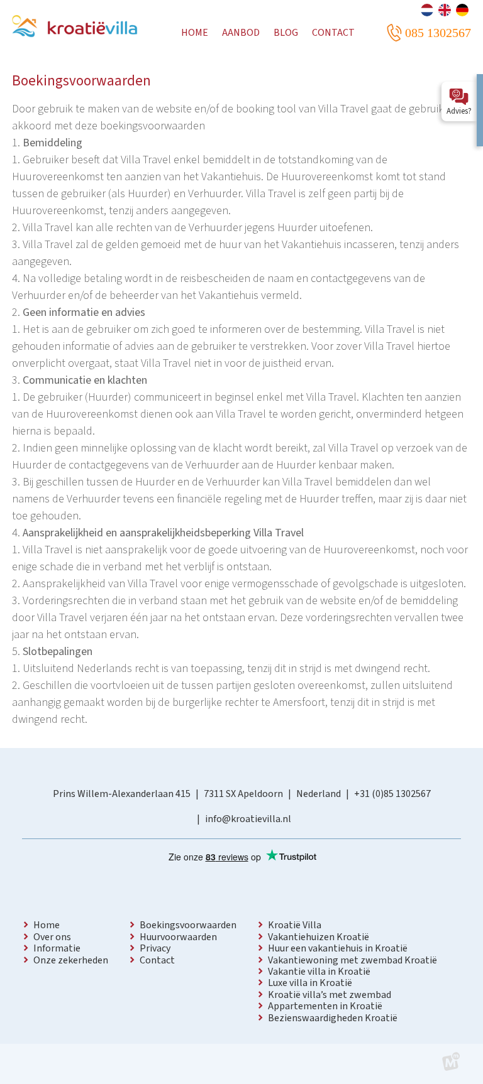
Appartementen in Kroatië (325, 1006)
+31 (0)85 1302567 (392, 794)
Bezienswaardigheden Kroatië (332, 1018)
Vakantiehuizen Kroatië (318, 937)
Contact (157, 960)
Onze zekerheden (70, 960)
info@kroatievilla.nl (248, 819)
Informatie (56, 948)
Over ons (52, 937)
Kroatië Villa (294, 925)
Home (46, 925)
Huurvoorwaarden (178, 937)
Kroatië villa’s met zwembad (329, 994)
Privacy (155, 948)
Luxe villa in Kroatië (310, 983)
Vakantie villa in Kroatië (319, 971)
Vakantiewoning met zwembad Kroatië (352, 960)
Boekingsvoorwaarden (188, 925)
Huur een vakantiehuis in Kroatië (338, 948)
